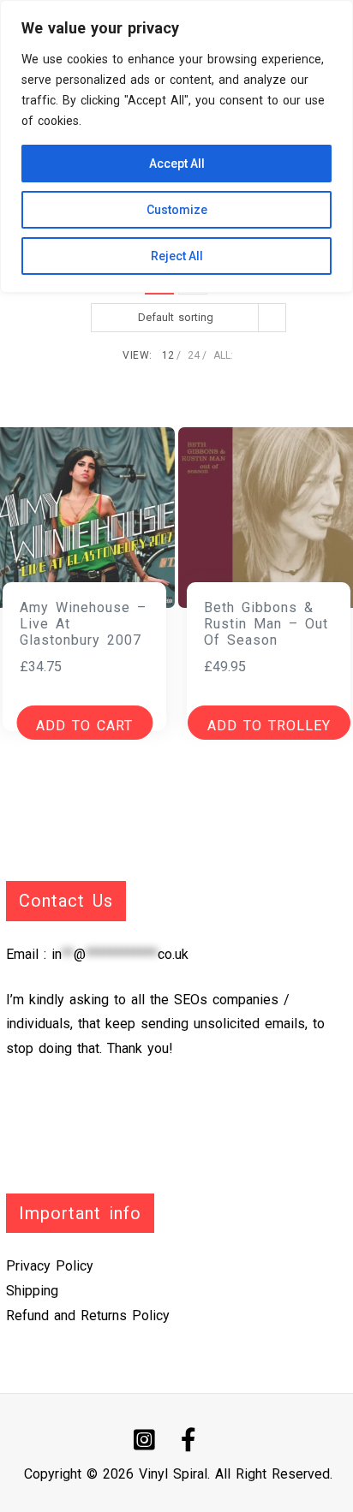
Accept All (177, 163)
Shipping (32, 1291)
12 (168, 355)
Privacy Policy (49, 1266)
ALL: (223, 355)
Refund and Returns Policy (88, 1315)
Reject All (177, 256)
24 (194, 355)
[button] (269, 722)
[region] (176, 146)
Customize (177, 210)
